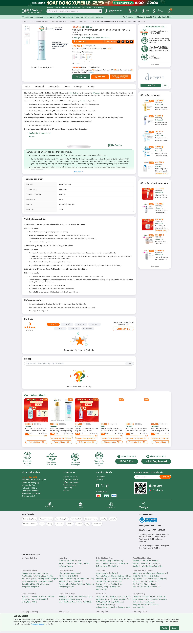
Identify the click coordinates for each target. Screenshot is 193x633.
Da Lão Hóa (100, 599)
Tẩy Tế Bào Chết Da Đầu (150, 576)
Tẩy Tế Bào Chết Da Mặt (68, 576)
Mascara (107, 581)
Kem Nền (106, 573)
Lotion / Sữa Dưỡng (85, 21)
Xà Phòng (33, 596)
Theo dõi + (151, 85)
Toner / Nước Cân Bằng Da (69, 579)
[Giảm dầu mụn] (89, 57)
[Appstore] (156, 485)
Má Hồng (128, 576)
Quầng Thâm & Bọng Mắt (105, 607)
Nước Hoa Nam (75, 561)
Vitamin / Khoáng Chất (141, 599)
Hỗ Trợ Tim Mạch (152, 561)
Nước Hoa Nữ (64, 561)
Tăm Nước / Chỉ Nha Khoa (118, 563)
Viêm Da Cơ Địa (124, 607)
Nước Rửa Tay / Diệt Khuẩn (32, 581)
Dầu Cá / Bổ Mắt (139, 566)
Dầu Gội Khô (150, 573)
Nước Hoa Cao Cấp (82, 563)
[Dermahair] (80, 505)
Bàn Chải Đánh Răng (103, 561)
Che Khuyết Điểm (117, 576)
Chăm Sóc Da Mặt (57, 21)
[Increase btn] (92, 63)
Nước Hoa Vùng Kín (66, 566)
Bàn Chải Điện (113, 566)
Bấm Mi (147, 602)
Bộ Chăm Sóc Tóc (153, 587)
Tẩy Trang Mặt (64, 573)
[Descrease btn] (81, 63)
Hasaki (82, 101)
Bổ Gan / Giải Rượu (153, 563)
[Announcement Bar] (96, 3)
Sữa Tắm (25, 596)
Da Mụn (108, 599)
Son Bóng (118, 584)
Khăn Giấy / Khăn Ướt (40, 573)
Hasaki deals (40, 17)
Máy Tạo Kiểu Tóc (139, 587)
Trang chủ (25, 21)
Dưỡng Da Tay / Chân (39, 599)
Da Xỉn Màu (119, 602)
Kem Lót (99, 573)
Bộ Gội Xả (136, 576)
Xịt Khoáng (63, 581)
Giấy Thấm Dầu (101, 589)
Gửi (129, 363)
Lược (153, 584)
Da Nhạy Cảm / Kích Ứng (121, 599)
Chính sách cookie (37, 624)
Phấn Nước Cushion (103, 576)
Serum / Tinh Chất (86, 579)
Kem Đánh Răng (117, 561)
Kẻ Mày (120, 579)
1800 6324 (127, 461)
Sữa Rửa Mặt (75, 573)
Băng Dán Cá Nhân (66, 596)
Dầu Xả (142, 573)
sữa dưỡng (73, 93)
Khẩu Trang (87, 596)
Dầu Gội (135, 573)
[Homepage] (32, 11)
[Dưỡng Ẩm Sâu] (75, 57)
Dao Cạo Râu (48, 576)
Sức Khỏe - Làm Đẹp (40, 21)
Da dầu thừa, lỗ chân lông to (39, 133)
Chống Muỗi (47, 581)
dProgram (87, 27)
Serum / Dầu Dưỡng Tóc (157, 579)
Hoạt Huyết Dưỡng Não (154, 566)
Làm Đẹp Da (137, 596)
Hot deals (51, 17)
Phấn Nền (113, 573)
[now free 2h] (76, 27)
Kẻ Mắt (126, 579)
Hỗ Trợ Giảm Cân (159, 596)
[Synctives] (111, 505)
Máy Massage (64, 599)
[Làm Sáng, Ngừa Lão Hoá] (82, 57)
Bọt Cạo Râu (26, 579)
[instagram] (102, 485)
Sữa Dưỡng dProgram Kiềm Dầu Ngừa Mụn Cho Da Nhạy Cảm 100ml (120, 21)
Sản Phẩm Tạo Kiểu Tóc (141, 584)
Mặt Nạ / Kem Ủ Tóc (140, 579)
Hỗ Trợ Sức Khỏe (139, 563)
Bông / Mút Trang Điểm (30, 587)
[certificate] (155, 520)
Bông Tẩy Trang (102, 587)
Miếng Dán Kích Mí (139, 604)
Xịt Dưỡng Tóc (138, 581)
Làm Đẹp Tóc (147, 596)
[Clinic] (49, 505)
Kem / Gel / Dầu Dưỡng (67, 584)
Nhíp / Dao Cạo (152, 604)
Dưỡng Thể (26, 599)
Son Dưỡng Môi (116, 581)
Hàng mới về (70, 17)
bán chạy (80, 17)
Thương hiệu (60, 17)
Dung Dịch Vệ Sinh (29, 584)
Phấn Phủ (99, 579)
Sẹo (116, 607)
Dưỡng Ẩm (71, 21)
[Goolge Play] (156, 490)
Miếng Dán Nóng (38, 579)
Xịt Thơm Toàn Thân (66, 563)
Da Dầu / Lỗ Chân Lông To (105, 596)
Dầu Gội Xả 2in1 (161, 573)
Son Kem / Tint (101, 584)
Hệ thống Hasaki (156, 461)
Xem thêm (90, 72)
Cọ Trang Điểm (114, 587)
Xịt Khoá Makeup (110, 579)
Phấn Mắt (99, 581)
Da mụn (31, 136)
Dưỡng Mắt (81, 584)
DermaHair (99, 17)
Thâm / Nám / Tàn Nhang (105, 604)
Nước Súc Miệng (102, 563)
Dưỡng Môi (90, 584)
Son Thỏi (110, 584)
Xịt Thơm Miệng (101, 566)
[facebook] (97, 485)
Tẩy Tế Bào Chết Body (46, 596)
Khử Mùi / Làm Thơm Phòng (32, 576)
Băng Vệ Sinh (27, 573)
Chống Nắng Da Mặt (66, 587)
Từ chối (165, 628)
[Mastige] (143, 505)
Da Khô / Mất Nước (123, 596)
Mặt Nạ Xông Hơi (51, 579)
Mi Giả (153, 602)
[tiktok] (107, 485)
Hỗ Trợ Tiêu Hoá (139, 561)
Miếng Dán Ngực (43, 584)
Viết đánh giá (123, 329)
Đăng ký (165, 477)
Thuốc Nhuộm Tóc (151, 581)
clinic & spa (89, 17)
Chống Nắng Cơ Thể (29, 602)
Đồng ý (175, 628)
